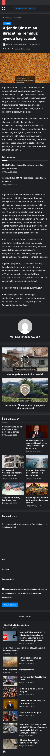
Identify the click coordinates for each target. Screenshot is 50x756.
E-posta (6, 569)
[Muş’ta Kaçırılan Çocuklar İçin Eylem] (10, 681)
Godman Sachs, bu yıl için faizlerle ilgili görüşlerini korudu (12, 429)
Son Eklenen (25, 616)
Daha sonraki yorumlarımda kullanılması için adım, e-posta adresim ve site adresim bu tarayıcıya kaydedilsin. (25, 593)
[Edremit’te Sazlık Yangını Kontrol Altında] (10, 662)
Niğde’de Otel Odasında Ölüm (16, 625)
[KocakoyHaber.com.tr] (25, 8)
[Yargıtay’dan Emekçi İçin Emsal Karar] (13, 489)
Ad (4, 559)
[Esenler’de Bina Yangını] (10, 716)
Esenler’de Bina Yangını (30, 712)
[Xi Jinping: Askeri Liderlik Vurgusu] (10, 692)
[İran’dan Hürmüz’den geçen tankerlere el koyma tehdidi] (37, 461)
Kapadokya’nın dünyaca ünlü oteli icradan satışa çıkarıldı (37, 500)
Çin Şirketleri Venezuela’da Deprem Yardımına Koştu (12, 472)
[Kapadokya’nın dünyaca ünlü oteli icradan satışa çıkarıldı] (37, 489)
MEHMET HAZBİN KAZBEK (16, 45)
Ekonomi (17, 18)
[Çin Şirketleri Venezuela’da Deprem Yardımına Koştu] (13, 461)
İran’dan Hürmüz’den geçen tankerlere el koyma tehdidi (35, 472)
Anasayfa (8, 18)
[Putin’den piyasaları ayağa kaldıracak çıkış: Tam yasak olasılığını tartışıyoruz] (37, 431)
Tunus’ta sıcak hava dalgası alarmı (18, 670)
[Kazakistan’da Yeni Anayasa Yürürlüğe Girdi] (10, 704)
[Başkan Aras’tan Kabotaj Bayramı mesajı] (4, 752)
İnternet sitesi (8, 579)
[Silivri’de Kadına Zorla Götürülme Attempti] (10, 744)
